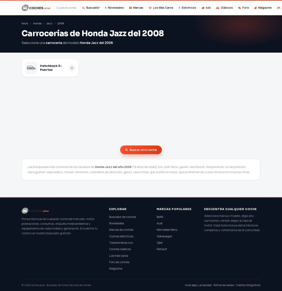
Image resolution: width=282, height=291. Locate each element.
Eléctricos (189, 7)
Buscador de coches (122, 217)
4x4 (208, 7)
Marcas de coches (121, 230)
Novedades (116, 7)
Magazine (265, 7)
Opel (159, 243)
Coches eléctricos (121, 236)
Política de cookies (223, 285)
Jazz (49, 23)
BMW (160, 217)
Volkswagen (164, 236)
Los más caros (118, 256)
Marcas (138, 7)
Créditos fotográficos (248, 285)
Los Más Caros (163, 7)
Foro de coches (119, 262)
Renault (162, 249)
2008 (60, 23)
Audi (159, 223)
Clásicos (227, 7)
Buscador (93, 7)
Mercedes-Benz (167, 230)
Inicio (25, 23)
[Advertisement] (141, 111)
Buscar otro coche (143, 150)
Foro (245, 7)
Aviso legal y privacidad (198, 285)
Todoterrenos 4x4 (121, 243)
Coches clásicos (120, 249)
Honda (37, 23)
